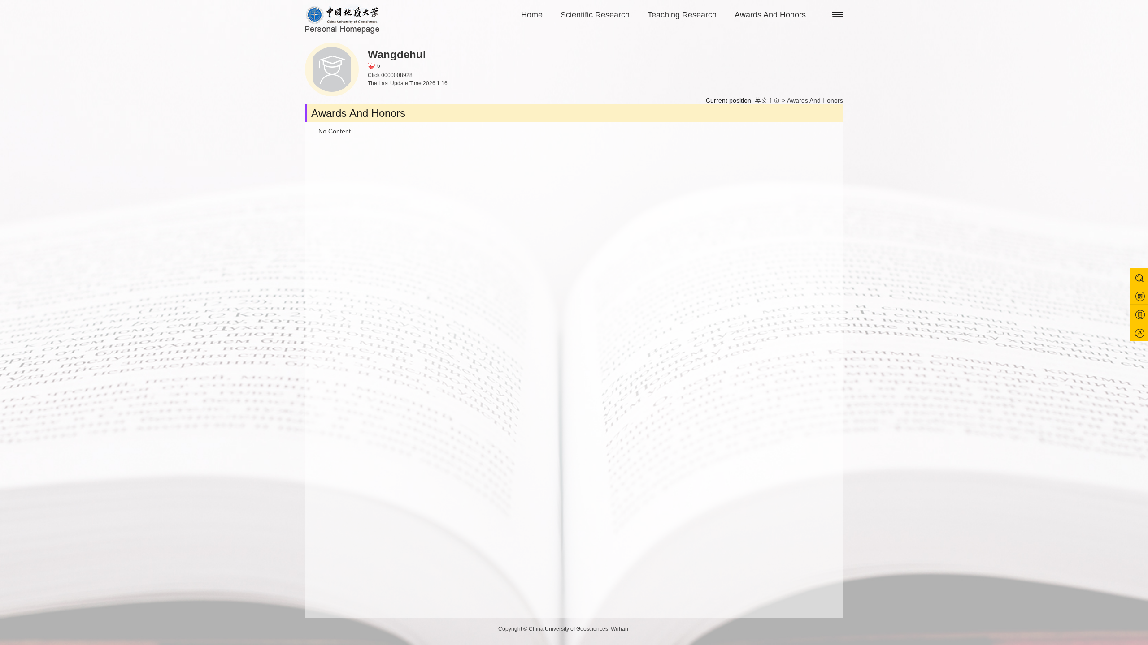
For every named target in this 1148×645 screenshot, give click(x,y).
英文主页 (767, 100)
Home (532, 14)
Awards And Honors (770, 14)
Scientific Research (595, 14)
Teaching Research (682, 14)
